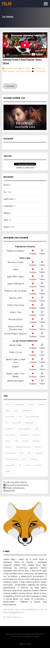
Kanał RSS (10, 491)
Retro (22, 453)
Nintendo (36, 441)
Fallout (7, 411)
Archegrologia (19, 405)
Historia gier (29, 423)
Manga (6, 213)
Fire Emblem (10, 417)
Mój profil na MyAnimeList (17, 485)
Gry (22, 68)
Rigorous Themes (32, 636)
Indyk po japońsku (24, 429)
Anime (6, 185)
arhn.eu (38, 68)
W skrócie (37, 465)
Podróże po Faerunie (22, 447)
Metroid (25, 441)
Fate (15, 411)
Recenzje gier (10, 453)
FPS (20, 417)
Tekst (5, 220)
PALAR (7, 4)
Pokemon (37, 447)
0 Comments (40, 71)
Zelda (7, 471)
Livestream (8, 206)
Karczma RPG (10, 435)
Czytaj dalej (10, 86)
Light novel (8, 199)
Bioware (41, 405)
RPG (29, 453)
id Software (9, 429)
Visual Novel (9, 465)
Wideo (28, 68)
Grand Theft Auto (32, 417)
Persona (11, 71)
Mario (17, 441)
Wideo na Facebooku (15, 488)
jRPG (5, 71)
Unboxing (20, 71)
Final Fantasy (26, 411)
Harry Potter (16, 423)
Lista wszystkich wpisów (16, 482)
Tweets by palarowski (25, 168)
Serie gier (38, 453)
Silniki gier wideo (11, 459)
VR (20, 465)
